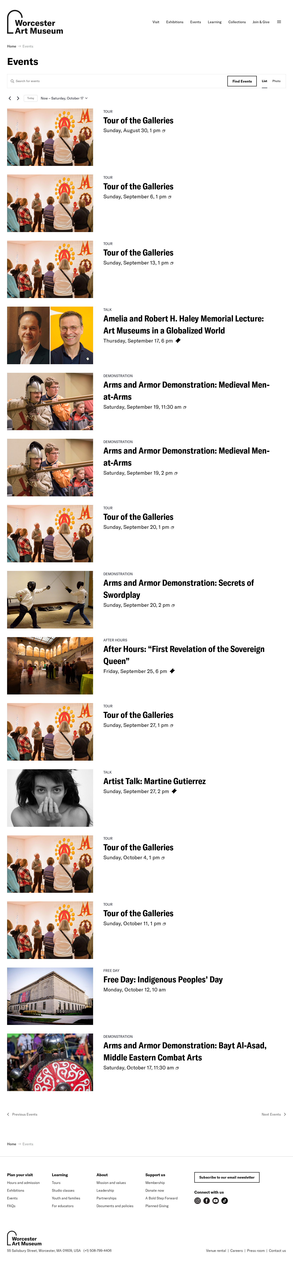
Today (30, 98)
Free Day (111, 970)
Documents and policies (115, 1206)
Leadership (105, 1190)
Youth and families (66, 1198)
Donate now (154, 1190)
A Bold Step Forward (161, 1198)
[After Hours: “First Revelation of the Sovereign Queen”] (50, 666)
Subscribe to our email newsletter (227, 1177)
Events (12, 1198)
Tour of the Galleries (138, 120)
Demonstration (118, 376)
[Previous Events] (9, 98)
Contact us (277, 1250)
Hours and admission (23, 1182)
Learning (60, 1174)
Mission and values (111, 1182)
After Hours (115, 640)
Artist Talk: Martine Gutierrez (154, 781)
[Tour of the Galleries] (50, 137)
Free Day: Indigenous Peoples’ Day (163, 979)
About (102, 1174)
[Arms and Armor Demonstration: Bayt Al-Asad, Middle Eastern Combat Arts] (50, 1062)
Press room (256, 1250)
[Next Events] (18, 98)
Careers (236, 1250)
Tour (108, 111)
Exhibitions (15, 1190)
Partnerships (106, 1198)
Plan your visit (20, 1174)
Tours (56, 1182)
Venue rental (216, 1250)
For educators (63, 1206)
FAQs (11, 1206)
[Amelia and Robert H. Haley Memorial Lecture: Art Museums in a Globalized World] (50, 335)
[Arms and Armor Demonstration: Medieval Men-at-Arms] (50, 401)
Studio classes (63, 1190)
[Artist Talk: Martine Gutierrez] (50, 798)
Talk (107, 309)
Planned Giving (157, 1206)
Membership (155, 1182)
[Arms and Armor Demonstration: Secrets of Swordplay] (50, 599)
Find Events (242, 81)
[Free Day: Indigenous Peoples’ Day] (50, 996)
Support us (155, 1174)
